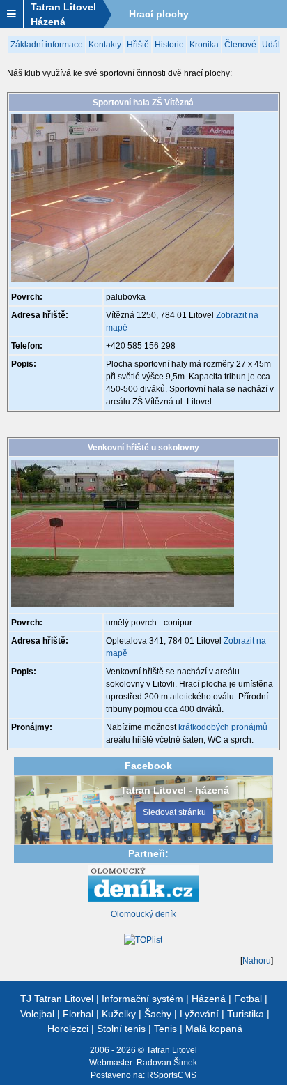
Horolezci (67, 1028)
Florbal (78, 1013)
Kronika (204, 45)
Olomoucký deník (143, 914)
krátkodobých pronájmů (222, 727)
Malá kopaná (213, 1028)
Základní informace (46, 45)
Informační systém (142, 998)
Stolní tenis (121, 1028)
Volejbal (37, 1013)
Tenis (165, 1028)
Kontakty (104, 45)
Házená (209, 998)
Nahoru (256, 961)
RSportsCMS (171, 1075)
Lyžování (199, 1013)
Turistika (245, 1013)
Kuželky (119, 1013)
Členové (240, 45)
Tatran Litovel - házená (175, 790)
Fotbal (248, 998)
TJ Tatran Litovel (56, 998)
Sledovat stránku (174, 812)
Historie (169, 45)
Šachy (157, 1013)
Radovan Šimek (167, 1063)
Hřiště (138, 45)
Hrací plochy (159, 14)
